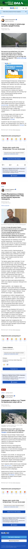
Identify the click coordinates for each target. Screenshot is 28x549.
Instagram (15, 175)
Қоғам (2, 16)
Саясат (3, 392)
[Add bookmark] (25, 165)
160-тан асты (7, 465)
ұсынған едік (4, 105)
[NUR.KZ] (14, 8)
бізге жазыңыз (16, 129)
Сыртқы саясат (9, 392)
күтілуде (12, 119)
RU (23, 8)
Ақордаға (4, 432)
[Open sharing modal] (18, 165)
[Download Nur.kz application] (14, 3)
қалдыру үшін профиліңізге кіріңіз (11, 153)
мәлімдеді (11, 474)
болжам (22, 125)
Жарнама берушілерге (14, 540)
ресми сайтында (21, 58)
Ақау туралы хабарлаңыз (14, 537)
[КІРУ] (26, 8)
